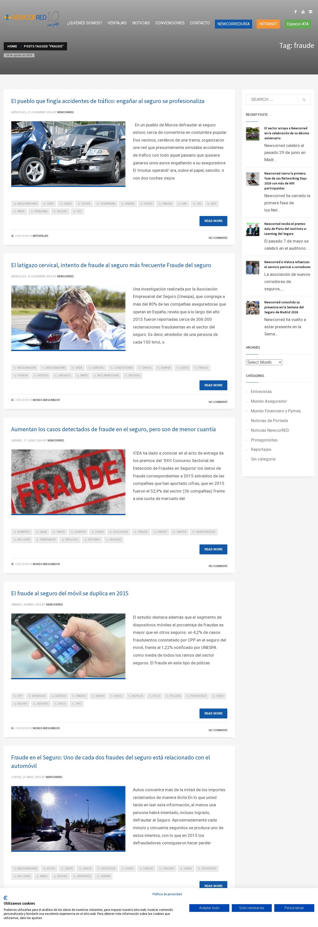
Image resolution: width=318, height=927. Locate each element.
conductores (123, 367)
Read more (213, 221)
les (199, 203)
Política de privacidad (167, 894)
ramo (43, 876)
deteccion (108, 868)
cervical (98, 367)
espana (165, 367)
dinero (129, 203)
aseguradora (26, 367)
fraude (167, 203)
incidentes (209, 868)
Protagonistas (264, 439)
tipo (78, 703)
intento (43, 375)
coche (85, 203)
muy (213, 203)
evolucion (120, 532)
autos (51, 868)
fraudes (168, 868)
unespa (105, 876)
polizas (175, 696)
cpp (19, 696)
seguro (62, 211)
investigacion (205, 532)
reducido (72, 539)
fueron (22, 375)
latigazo (64, 375)
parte (21, 211)
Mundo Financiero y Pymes (276, 410)
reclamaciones (108, 375)
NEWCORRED (65, 112)
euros (148, 203)
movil (118, 696)
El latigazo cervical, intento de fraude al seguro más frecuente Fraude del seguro (111, 265)
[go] (304, 100)
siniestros (84, 876)
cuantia (80, 532)
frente (162, 532)
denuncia (38, 696)
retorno (94, 539)
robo (220, 696)
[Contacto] (310, 11)
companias (107, 203)
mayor (100, 696)
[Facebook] (295, 11)
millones (23, 539)
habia (188, 868)
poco (156, 696)
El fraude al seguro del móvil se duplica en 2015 (69, 593)
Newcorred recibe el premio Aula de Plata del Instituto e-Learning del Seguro (285, 229)
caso (50, 203)
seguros (134, 375)
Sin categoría (263, 459)
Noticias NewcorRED (270, 430)
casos (68, 203)
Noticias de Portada (269, 420)
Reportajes (40, 236)
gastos (181, 532)
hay (184, 203)
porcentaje (198, 696)
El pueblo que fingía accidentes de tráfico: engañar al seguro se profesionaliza (107, 101)
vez (79, 211)
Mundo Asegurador (46, 400)
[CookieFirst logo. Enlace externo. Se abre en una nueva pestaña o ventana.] (5, 898)
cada (78, 367)
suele (62, 703)
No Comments (218, 238)
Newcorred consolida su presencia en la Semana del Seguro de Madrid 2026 (284, 307)
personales (48, 539)
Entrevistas (261, 391)
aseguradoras (27, 203)
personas (41, 211)
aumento (23, 532)
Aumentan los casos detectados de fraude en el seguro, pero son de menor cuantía (113, 429)
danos (146, 367)
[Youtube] (303, 11)
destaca (60, 696)
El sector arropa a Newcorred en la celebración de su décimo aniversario (286, 133)
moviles (137, 696)
